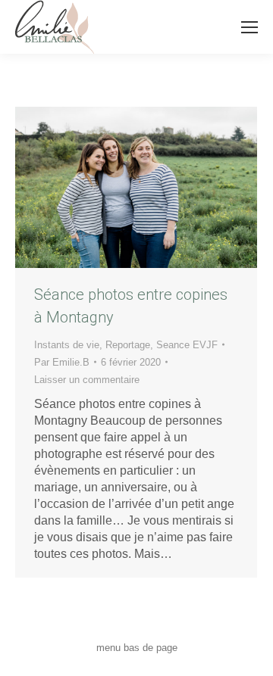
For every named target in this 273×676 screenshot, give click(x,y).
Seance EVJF (187, 344)
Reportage (127, 344)
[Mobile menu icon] (249, 27)
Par (61, 362)
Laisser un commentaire (87, 379)
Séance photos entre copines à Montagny (131, 305)
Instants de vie (66, 344)
